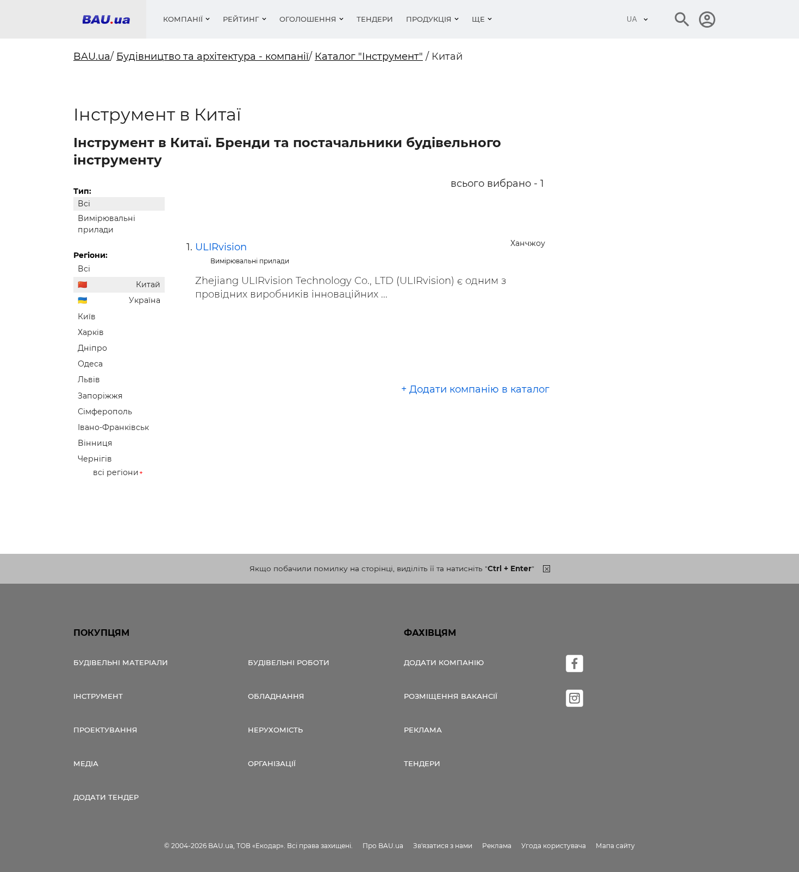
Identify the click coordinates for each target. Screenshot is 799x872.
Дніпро (92, 348)
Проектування (105, 729)
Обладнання (276, 696)
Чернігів (95, 459)
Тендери (375, 19)
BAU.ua (91, 56)
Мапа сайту (615, 846)
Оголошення (307, 19)
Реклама (423, 729)
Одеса (90, 364)
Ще (478, 19)
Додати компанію (444, 662)
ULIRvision (221, 247)
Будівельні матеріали (120, 662)
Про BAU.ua (383, 846)
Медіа (85, 763)
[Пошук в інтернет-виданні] (682, 19)
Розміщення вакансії (450, 696)
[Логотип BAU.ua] (114, 19)
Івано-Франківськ (113, 427)
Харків (91, 332)
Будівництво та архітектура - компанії (212, 56)
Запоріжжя (100, 396)
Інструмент (98, 696)
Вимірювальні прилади (106, 224)
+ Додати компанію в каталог (475, 389)
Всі (84, 203)
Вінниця (95, 443)
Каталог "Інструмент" (369, 56)
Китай (148, 284)
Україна (144, 300)
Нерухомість (275, 729)
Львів (89, 379)
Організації (272, 763)
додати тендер (106, 797)
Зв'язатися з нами (442, 846)
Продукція (429, 19)
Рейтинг (241, 19)
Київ (87, 316)
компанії (183, 19)
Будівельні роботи (288, 662)
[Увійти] (707, 19)
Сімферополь (105, 411)
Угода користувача (553, 846)
